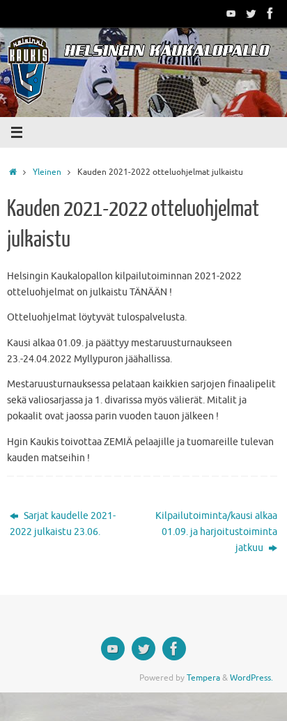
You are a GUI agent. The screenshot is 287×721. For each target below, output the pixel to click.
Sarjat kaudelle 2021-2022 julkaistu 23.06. (63, 524)
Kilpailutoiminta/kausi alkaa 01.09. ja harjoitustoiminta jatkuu (216, 532)
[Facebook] (270, 13)
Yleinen (47, 172)
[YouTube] (231, 13)
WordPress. (251, 677)
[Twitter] (251, 13)
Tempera (203, 677)
